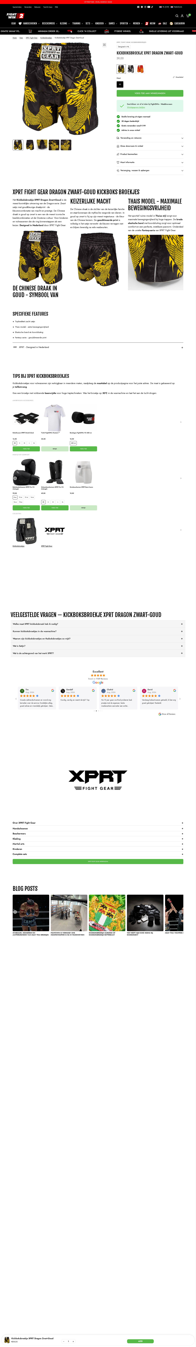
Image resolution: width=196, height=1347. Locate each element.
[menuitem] (18, 7)
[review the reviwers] (52, 691)
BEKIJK (55, 449)
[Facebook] (138, 7)
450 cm (73, 443)
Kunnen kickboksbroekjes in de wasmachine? (34, 631)
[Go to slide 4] (98, 710)
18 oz (20, 502)
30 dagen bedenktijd (130, 121)
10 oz (20, 497)
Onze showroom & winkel (131, 146)
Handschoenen (98, 828)
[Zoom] (104, 45)
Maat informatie (127, 162)
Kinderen (98, 849)
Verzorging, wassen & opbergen (134, 170)
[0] (187, 15)
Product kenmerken (128, 154)
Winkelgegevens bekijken (136, 107)
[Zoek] (177, 15)
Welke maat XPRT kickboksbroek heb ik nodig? (35, 624)
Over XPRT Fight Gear (98, 823)
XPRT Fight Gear (31, 38)
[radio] (121, 69)
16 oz (15, 502)
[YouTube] (149, 7)
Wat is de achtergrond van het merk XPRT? (33, 653)
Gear (21, 38)
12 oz (26, 497)
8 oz (15, 497)
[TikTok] (152, 7)
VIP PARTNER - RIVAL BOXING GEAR (98, 2)
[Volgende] (181, 422)
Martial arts (98, 844)
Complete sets (98, 854)
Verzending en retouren (130, 138)
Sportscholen (17, 7)
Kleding (98, 838)
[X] (142, 7)
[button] (170, 7)
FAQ (56, 7)
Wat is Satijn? (19, 645)
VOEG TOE (26, 449)
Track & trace (47, 7)
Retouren (37, 7)
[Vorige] (15, 422)
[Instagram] (145, 7)
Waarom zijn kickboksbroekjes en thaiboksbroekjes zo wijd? (41, 638)
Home (15, 38)
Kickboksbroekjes (46, 38)
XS (15, 443)
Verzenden (28, 7)
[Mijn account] (182, 15)
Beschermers (98, 833)
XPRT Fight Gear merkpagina (98, 861)
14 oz (32, 497)
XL (34, 443)
